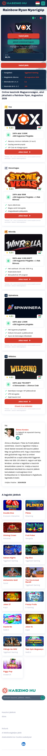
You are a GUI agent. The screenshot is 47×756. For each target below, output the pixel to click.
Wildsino (12, 356)
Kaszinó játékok (9, 712)
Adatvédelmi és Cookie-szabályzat (16, 737)
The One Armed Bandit (32, 581)
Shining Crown (9, 535)
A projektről (8, 723)
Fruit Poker (30, 535)
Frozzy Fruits (31, 604)
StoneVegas (13, 168)
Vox (10, 107)
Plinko (28, 513)
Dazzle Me (7, 627)
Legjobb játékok (10, 707)
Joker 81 (29, 627)
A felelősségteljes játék (12, 733)
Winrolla (12, 232)
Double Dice (8, 513)
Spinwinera (13, 295)
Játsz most (23, 152)
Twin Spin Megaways (34, 649)
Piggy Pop (7, 672)
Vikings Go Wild (10, 649)
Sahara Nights (9, 558)
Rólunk (5, 729)
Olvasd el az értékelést (23, 406)
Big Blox (29, 558)
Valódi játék (24, 36)
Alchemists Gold (10, 580)
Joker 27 (7, 604)
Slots (4, 716)
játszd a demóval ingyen (23, 42)
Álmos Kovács (22, 430)
